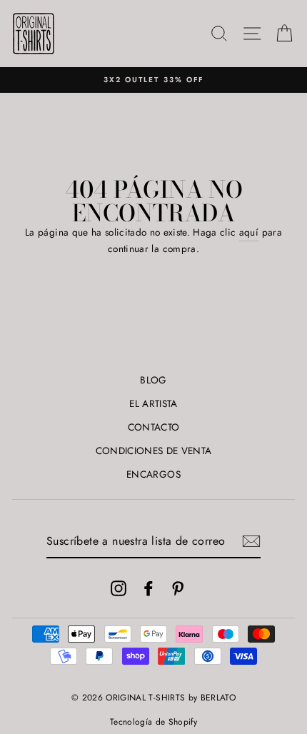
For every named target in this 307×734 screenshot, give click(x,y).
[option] (153, 80)
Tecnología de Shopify (153, 721)
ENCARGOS (153, 474)
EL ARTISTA (153, 403)
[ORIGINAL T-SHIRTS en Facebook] (148, 588)
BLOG (153, 380)
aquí (248, 232)
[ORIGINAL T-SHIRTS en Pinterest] (178, 588)
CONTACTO (154, 427)
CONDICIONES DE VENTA (154, 450)
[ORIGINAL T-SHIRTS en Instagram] (118, 588)
